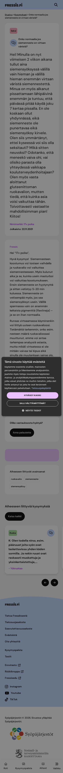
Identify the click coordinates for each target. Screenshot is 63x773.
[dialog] (31, 386)
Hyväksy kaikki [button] (32, 395)
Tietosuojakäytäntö (41, 388)
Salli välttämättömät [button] (33, 403)
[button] (31, 410)
